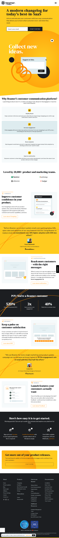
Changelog (19, 483)
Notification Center (21, 489)
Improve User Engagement (34, 498)
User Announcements (36, 487)
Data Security (48, 497)
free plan (14, 434)
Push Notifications (35, 493)
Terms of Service (48, 493)
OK (33, 535)
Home (4, 483)
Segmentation (34, 489)
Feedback (19, 485)
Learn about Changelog (9, 216)
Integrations (34, 501)
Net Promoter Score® (22, 487)
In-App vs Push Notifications (34, 514)
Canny (18, 497)
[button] (55, 3)
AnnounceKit (20, 499)
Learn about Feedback (38, 406)
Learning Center (48, 487)
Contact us (5, 497)
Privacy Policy (48, 495)
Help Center (47, 485)
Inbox (32, 491)
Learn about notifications (39, 283)
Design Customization (36, 495)
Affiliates (5, 491)
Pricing (18, 491)
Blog (4, 487)
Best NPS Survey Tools (36, 517)
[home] (8, 3)
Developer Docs (48, 489)
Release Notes (34, 485)
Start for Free (29, 464)
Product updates (7, 485)
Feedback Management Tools (36, 510)
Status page (6, 489)
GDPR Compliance (49, 499)
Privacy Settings (7, 493)
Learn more (28, 535)
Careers (5, 495)
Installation (47, 483)
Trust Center (48, 501)
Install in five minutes (28, 434)
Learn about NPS (8, 343)
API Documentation (49, 491)
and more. (52, 438)
